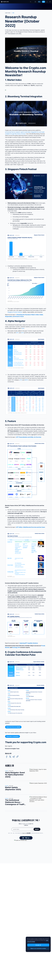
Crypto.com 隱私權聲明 (26, 833)
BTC (17, 332)
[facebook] (6, 756)
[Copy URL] (17, 756)
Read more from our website (13, 727)
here (23, 328)
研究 (13, 12)
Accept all (38, 945)
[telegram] (13, 756)
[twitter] (10, 756)
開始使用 (37, 829)
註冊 (43, 1)
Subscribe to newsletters (12, 736)
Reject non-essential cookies (38, 948)
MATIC (26, 380)
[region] (38, 944)
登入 (39, 1)
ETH (22, 332)
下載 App (27, 838)
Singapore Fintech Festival (15, 312)
